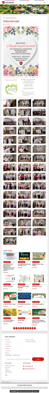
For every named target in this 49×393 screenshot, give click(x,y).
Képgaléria (7, 370)
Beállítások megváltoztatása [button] (25, 391)
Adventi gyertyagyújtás (38, 304)
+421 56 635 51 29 (28, 366)
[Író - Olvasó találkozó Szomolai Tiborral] (10, 312)
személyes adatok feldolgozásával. (23, 359)
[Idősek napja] (24, 312)
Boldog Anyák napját (11, 17)
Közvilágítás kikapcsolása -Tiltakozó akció (24, 264)
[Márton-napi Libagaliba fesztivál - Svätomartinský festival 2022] (39, 312)
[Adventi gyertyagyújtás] (39, 296)
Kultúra (6, 368)
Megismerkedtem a (18, 359)
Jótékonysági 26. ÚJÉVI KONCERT (23, 287)
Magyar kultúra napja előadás (37, 264)
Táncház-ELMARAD (8, 286)
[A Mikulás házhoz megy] (10, 296)
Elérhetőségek (8, 372)
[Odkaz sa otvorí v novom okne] (6, 375)
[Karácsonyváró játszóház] (24, 296)
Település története (9, 365)
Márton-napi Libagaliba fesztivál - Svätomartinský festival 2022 (38, 321)
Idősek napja (21, 320)
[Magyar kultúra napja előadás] (39, 256)
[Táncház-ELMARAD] (10, 278)
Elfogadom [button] (14, 391)
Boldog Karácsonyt (37, 286)
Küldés (38, 359)
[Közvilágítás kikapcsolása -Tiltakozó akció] (24, 256)
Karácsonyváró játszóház (24, 304)
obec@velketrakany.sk (29, 368)
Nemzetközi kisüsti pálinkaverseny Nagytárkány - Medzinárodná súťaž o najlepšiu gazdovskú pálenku (9, 267)
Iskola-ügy (7, 367)
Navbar (4, 2)
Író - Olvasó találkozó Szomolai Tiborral (8, 321)
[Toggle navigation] (45, 2)
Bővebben (5, 272)
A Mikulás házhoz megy (9, 304)
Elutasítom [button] (35, 391)
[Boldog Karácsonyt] (39, 278)
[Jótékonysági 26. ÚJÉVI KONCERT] (24, 278)
